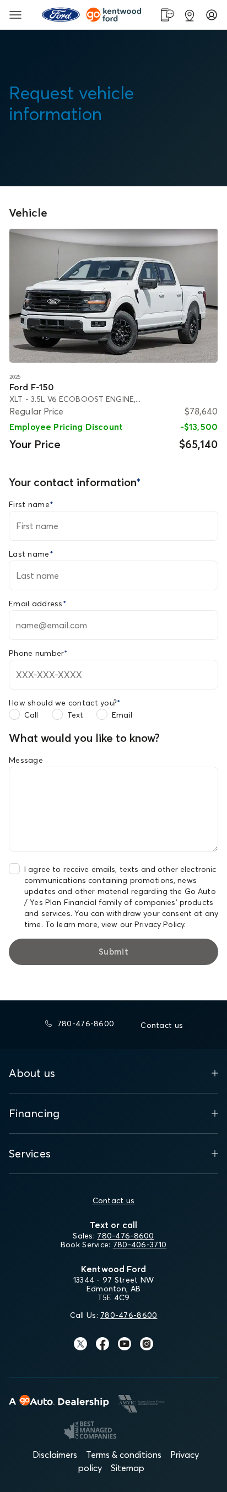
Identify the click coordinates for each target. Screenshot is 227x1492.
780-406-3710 (139, 1244)
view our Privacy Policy (142, 924)
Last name (31, 554)
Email (122, 715)
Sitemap (127, 1467)
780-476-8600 (125, 1236)
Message (26, 760)
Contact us (114, 1200)
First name (31, 504)
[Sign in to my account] (211, 14)
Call (31, 715)
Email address (38, 603)
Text (75, 715)
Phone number (38, 653)
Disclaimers (55, 1454)
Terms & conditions (123, 1454)
